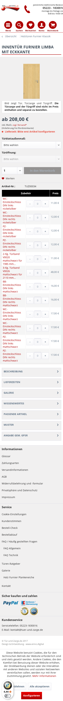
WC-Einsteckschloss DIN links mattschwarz (12, 314)
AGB (4, 476)
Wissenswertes (14, 403)
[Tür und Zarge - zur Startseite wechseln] (10, 8)
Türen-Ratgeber (11, 563)
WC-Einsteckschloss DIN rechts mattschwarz (12, 328)
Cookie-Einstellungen (14, 514)
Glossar (6, 456)
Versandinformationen (15, 469)
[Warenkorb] (53, 25)
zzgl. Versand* (20, 124)
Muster (9, 424)
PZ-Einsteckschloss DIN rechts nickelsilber (12, 245)
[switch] (8, 696)
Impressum (8, 497)
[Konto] (42, 25)
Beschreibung (13, 371)
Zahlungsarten (10, 463)
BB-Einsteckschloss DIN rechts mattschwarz (12, 300)
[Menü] (8, 25)
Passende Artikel (15, 414)
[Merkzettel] (30, 25)
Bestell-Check (10, 528)
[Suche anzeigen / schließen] (19, 25)
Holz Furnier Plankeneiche (19, 577)
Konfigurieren (31, 695)
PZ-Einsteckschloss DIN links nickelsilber (12, 231)
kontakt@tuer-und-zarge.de (26, 629)
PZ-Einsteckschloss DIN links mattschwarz (12, 341)
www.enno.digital (35, 644)
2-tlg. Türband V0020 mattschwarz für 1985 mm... (12, 259)
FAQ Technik (11, 555)
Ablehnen (18, 686)
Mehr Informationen (44, 676)
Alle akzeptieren (39, 686)
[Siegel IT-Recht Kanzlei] (25, 611)
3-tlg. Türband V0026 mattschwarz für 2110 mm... (12, 272)
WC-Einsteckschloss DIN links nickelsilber (12, 203)
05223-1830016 (28, 625)
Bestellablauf (9, 534)
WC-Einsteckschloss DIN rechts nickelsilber (12, 217)
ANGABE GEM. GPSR (16, 435)
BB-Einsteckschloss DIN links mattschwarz (12, 286)
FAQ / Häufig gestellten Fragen (19, 541)
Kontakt (6, 586)
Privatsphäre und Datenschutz (19, 490)
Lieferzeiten (12, 382)
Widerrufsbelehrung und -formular (22, 483)
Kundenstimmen (11, 521)
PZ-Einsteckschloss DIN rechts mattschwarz (12, 355)
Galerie (9, 392)
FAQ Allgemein (12, 548)
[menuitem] (8, 25)
